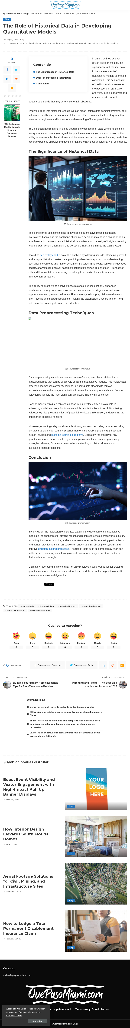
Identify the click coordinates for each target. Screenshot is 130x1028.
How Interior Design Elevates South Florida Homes (26, 834)
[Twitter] (16, 70)
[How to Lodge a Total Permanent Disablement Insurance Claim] (96, 931)
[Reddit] (16, 79)
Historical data (35, 43)
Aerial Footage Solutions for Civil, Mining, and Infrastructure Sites (28, 881)
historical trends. (50, 43)
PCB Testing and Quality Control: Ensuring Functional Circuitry (12, 130)
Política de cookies (14, 1015)
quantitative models (108, 43)
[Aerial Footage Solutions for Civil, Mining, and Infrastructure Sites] (96, 883)
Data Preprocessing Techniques (53, 78)
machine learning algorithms (67, 435)
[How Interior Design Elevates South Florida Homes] (96, 836)
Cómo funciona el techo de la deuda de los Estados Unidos (62, 707)
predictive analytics (88, 43)
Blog (7, 19)
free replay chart (49, 255)
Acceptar (37, 1021)
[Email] (12, 88)
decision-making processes (53, 549)
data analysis (20, 43)
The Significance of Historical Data (55, 72)
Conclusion (42, 83)
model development (68, 43)
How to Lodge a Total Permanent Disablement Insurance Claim (28, 928)
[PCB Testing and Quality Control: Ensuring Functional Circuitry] (12, 113)
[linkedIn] (7, 79)
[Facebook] (7, 70)
